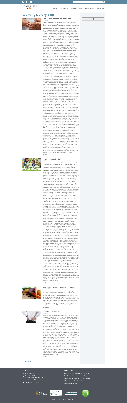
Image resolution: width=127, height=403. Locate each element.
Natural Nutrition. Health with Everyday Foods (58, 287)
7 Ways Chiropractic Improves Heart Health (77, 378)
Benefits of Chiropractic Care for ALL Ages (57, 19)
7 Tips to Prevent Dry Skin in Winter (74, 381)
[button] (27, 361)
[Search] (103, 2)
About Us (54, 8)
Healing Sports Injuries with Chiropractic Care (77, 373)
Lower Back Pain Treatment (52, 312)
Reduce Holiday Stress (70, 383)
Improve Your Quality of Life (52, 159)
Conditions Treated (76, 8)
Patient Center (89, 8)
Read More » (46, 154)
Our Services (64, 8)
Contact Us (100, 8)
